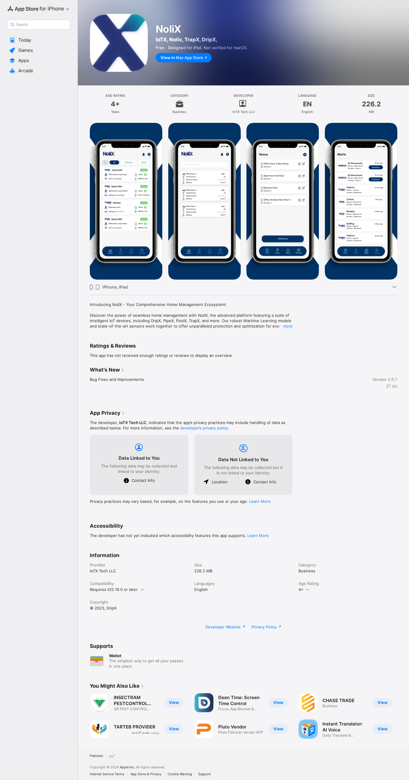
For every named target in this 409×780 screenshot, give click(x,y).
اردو (111, 756)
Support (204, 774)
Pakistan (96, 756)
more (288, 326)
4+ (301, 589)
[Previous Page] (84, 201)
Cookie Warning (180, 774)
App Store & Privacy (146, 774)
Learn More (260, 501)
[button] (39, 40)
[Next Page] (403, 201)
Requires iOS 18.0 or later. (114, 589)
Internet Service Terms (107, 774)
